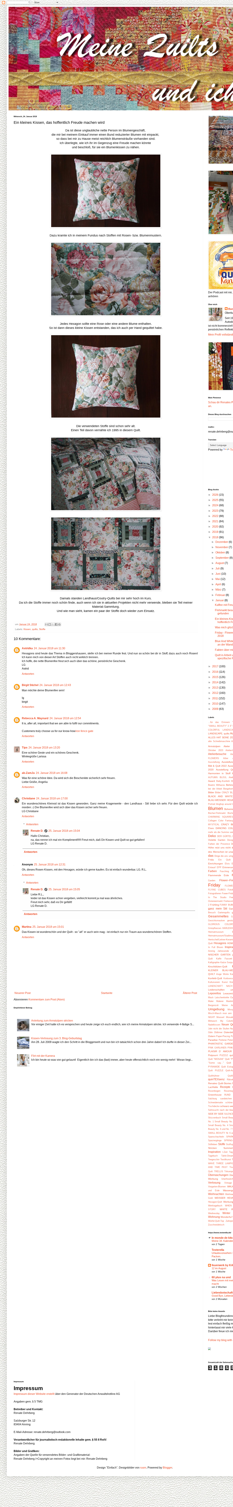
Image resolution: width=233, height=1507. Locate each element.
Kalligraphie (214, 962)
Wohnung (214, 1216)
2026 (215, 494)
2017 (215, 666)
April (218, 584)
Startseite (106, 993)
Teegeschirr (214, 1159)
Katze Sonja (226, 962)
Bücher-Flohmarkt (217, 813)
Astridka (27, 648)
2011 (215, 698)
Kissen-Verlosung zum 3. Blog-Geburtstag (56, 1038)
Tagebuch (213, 1155)
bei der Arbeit (215, 788)
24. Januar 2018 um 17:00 (52, 798)
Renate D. (37, 830)
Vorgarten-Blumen (217, 1186)
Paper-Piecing (223, 1036)
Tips (24, 747)
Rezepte (225, 1087)
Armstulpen (214, 746)
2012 (215, 692)
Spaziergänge (215, 1140)
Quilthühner (213, 1075)
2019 (215, 531)
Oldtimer (218, 1032)
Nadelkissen (214, 1024)
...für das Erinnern (219, 722)
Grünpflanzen (214, 928)
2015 (215, 677)
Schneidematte (215, 1102)
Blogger (167, 1467)
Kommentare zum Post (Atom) (46, 999)
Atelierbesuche (217, 754)
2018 (215, 537)
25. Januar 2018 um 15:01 (48, 926)
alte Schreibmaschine (219, 741)
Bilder (211, 792)
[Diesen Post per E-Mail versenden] (46, 624)
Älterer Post (190, 993)
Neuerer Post (22, 993)
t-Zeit (225, 1152)
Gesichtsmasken (216, 920)
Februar (220, 595)
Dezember (222, 541)
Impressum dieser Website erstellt (34, 1393)
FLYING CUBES (217, 889)
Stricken (212, 1148)
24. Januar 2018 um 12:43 (55, 685)
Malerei (219, 1001)
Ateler (227, 746)
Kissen (27, 629)
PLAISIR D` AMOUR (220, 1051)
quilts (35, 629)
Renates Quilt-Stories (219, 1083)
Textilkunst (225, 1159)
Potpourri (213, 1055)
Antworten (28, 673)
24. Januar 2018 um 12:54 (65, 718)
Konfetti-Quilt (215, 978)
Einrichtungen (215, 863)
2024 (215, 505)
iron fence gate (84, 731)
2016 (215, 671)
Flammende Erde (218, 875)
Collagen (212, 820)
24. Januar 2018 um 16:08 (51, 772)
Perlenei (223, 1040)
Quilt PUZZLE (215, 1070)
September (222, 557)
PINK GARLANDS (217, 1047)
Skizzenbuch (214, 1117)
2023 (215, 510)
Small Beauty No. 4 (218, 1125)
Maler (211, 1001)
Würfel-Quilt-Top (216, 1221)
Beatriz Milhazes (216, 785)
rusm (143, 1467)
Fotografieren (214, 893)
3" (231, 726)
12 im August (219, 1268)
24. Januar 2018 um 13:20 (44, 747)
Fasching (224, 871)
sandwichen (226, 1098)
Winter (226, 1213)
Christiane (28, 798)
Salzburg (212, 1098)
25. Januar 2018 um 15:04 (64, 830)
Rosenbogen (214, 1091)
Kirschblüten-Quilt (217, 966)
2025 (215, 500)
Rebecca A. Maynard (35, 718)
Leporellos (214, 993)
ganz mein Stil (217, 908)
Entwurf (212, 867)
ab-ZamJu (28, 772)
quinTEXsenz (216, 1079)
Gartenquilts (224, 912)
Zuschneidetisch (216, 1224)
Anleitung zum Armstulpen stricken (52, 1020)
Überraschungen (218, 1175)
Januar (219, 600)
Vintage (228, 1183)
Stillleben (212, 1144)
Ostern (211, 1036)
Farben (212, 871)
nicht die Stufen (221, 1028)
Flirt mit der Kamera (43, 1055)
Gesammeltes (218, 916)
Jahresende (223, 951)
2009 (215, 708)
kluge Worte (222, 974)
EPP (219, 867)
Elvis (227, 863)
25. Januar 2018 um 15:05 (64, 889)
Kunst (225, 982)
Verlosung (214, 1182)
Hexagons (220, 943)
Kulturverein (214, 982)
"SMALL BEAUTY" (217, 726)
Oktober (220, 552)
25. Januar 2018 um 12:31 (49, 864)
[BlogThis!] (49, 624)
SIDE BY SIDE (215, 1113)
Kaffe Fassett (224, 958)
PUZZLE (224, 1055)
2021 (215, 521)
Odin (210, 1032)
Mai (218, 579)
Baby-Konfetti (223, 781)
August (220, 563)
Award (211, 781)
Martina (26, 926)
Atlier (225, 758)
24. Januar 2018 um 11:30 (49, 648)
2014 (215, 682)
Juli (217, 568)
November (222, 547)
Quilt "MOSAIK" (216, 1059)
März (218, 589)
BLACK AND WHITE (220, 796)
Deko (212, 836)
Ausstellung (214, 762)
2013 (215, 687)
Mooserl (220, 1017)
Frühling (214, 904)
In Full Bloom (215, 947)
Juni (218, 573)
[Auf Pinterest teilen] (59, 624)
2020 (215, 526)
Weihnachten (216, 1194)
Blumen (215, 808)
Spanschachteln (216, 1136)
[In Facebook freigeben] (56, 624)
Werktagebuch (215, 1205)
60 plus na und (221, 1277)
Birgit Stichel (30, 685)
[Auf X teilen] (53, 624)
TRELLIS (218, 1171)
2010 (215, 703)
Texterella (218, 1249)
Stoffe (42, 629)
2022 (215, 516)
